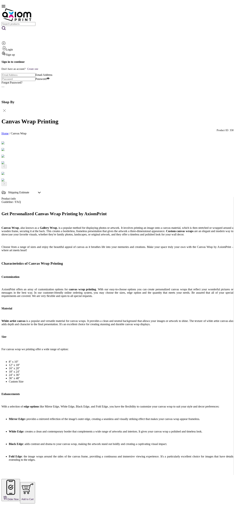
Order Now (13, 499)
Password (41, 78)
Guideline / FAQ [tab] (11, 201)
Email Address (43, 74)
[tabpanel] (117, 343)
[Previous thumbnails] (4, 167)
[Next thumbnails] (4, 184)
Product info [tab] (8, 198)
